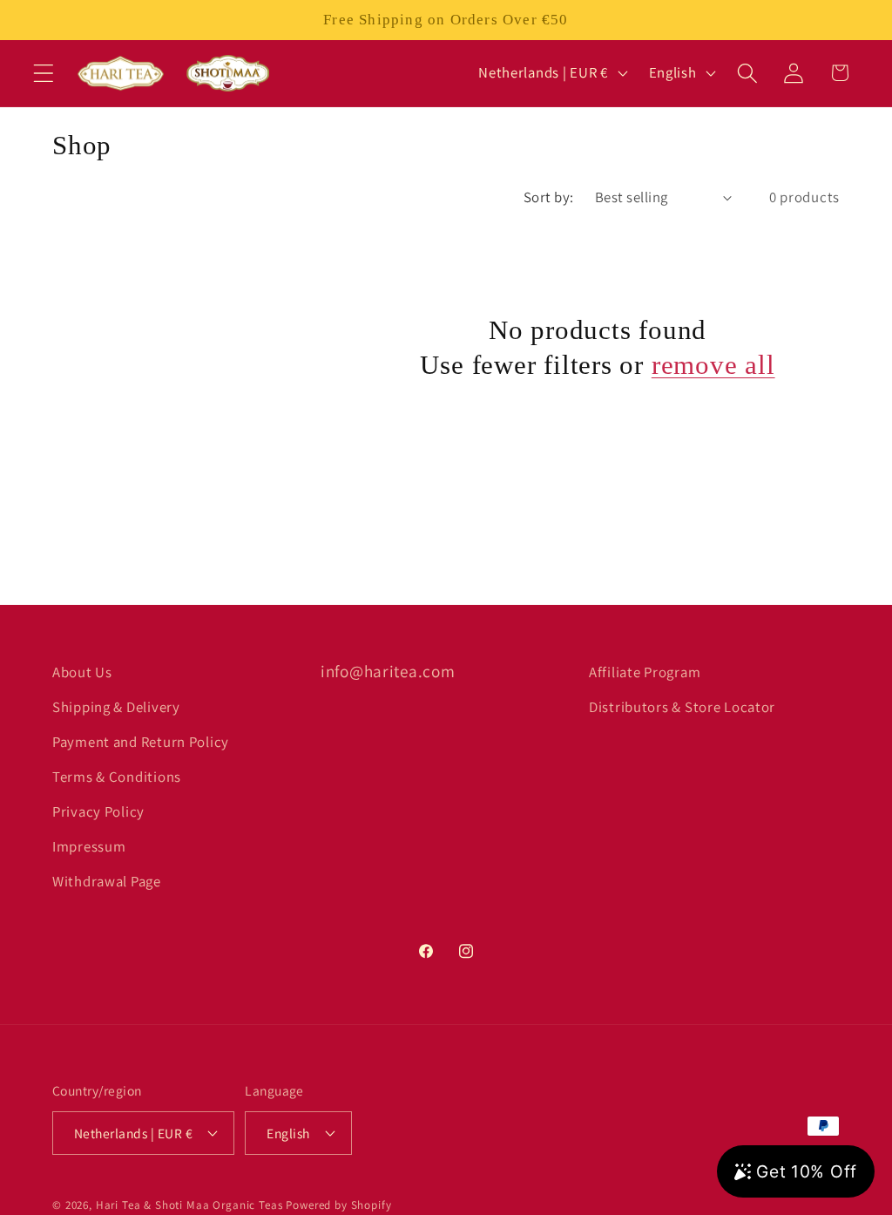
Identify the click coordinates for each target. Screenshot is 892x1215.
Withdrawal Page (106, 881)
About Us (82, 672)
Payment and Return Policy (140, 741)
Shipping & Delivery (116, 706)
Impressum (88, 846)
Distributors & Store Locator (682, 706)
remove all (713, 365)
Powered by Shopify (338, 1205)
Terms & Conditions (116, 776)
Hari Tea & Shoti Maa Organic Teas (189, 1205)
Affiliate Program (644, 672)
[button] (44, 73)
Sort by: (549, 197)
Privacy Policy (98, 811)
